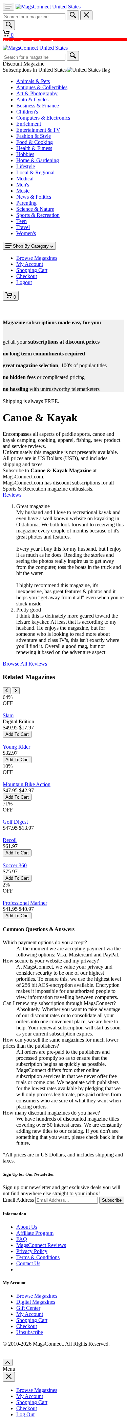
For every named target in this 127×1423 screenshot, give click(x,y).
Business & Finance (37, 105)
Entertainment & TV (38, 130)
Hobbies (25, 154)
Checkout (26, 1326)
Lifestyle (25, 166)
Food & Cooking (34, 142)
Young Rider (16, 747)
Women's (26, 233)
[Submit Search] (73, 15)
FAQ (21, 1239)
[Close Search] (86, 15)
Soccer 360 (15, 865)
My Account (29, 1314)
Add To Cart (17, 734)
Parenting (26, 203)
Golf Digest (15, 822)
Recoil (10, 840)
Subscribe (112, 1200)
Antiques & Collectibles (41, 87)
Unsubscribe (29, 1332)
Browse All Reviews (25, 664)
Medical (25, 178)
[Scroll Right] (16, 690)
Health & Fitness (34, 148)
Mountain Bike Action (26, 784)
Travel (23, 227)
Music (22, 191)
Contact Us (28, 1263)
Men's (22, 185)
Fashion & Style (33, 136)
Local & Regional (35, 172)
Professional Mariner (25, 903)
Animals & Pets (33, 81)
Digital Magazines (35, 1302)
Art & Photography (37, 93)
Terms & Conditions (38, 1257)
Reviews (12, 495)
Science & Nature (35, 209)
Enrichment (28, 124)
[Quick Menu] (8, 6)
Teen (21, 221)
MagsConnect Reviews (41, 1245)
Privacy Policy (31, 1251)
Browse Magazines (36, 1296)
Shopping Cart (31, 1320)
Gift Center (28, 1308)
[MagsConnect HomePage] (48, 6)
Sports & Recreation (38, 215)
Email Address (18, 1200)
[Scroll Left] (6, 690)
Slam (8, 715)
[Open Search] (9, 25)
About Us (26, 1227)
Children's (27, 112)
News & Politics (33, 197)
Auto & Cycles (32, 99)
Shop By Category (31, 246)
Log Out (25, 1414)
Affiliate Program (35, 1233)
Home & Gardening (37, 160)
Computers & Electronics (43, 118)
